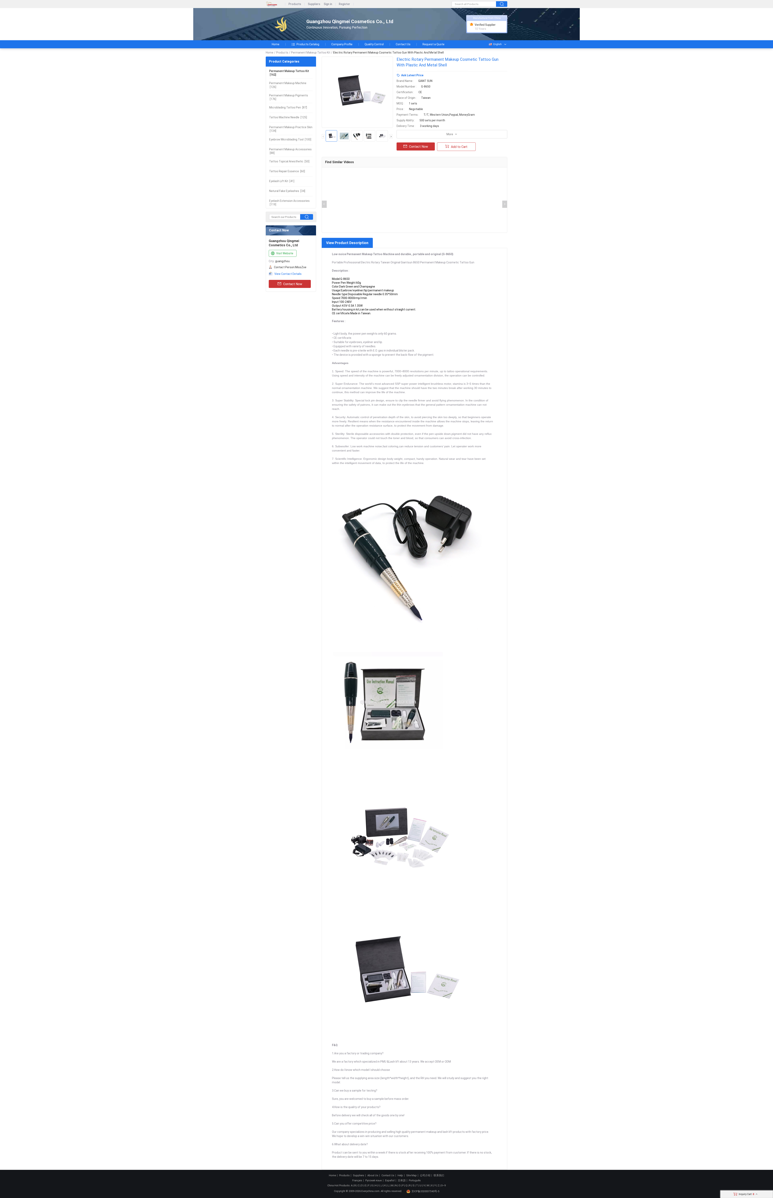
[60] (287, 171)
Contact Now (292, 284)
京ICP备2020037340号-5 (425, 1191)
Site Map (411, 1175)
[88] (290, 151)
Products (294, 4)
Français (357, 1180)
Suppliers (314, 4)
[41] (281, 181)
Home (275, 44)
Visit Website (284, 253)
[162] (289, 72)
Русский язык (373, 1180)
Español (390, 1180)
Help (400, 1175)
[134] (290, 129)
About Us (372, 1175)
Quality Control (374, 44)
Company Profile (341, 44)
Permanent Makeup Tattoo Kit (310, 52)
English (497, 44)
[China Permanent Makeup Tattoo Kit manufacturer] (282, 24)
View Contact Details (288, 273)
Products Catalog (308, 44)
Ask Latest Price (412, 75)
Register (344, 4)
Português (415, 1180)
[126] (287, 84)
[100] (290, 139)
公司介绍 (425, 1175)
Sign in (328, 4)
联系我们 (439, 1175)
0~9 (443, 1185)
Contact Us (403, 44)
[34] (287, 191)
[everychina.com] (275, 4)
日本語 (402, 1180)
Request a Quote (433, 44)
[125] (288, 117)
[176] (288, 97)
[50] (289, 161)
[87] (288, 107)
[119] (289, 202)
